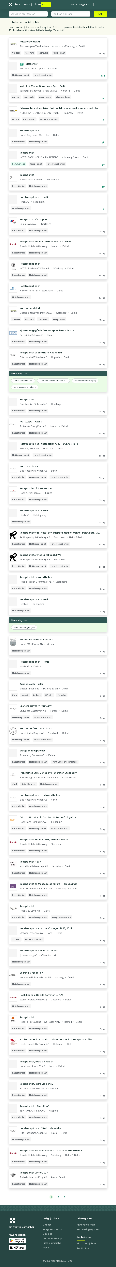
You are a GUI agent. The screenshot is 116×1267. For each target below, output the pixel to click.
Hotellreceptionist (30, 130)
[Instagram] (11, 1261)
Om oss (47, 1224)
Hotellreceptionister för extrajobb (39, 950)
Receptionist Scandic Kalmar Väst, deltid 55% (46, 241)
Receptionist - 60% (30, 861)
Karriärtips (83, 1248)
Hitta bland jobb (52, 1243)
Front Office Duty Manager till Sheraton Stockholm (48, 773)
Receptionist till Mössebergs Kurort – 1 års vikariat (48, 884)
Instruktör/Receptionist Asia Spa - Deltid (43, 86)
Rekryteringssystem (88, 1229)
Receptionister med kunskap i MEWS (40, 555)
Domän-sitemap (52, 1238)
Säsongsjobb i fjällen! (32, 684)
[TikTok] (28, 1261)
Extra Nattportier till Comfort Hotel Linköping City (48, 817)
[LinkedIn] (16, 1261)
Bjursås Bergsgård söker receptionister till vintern (48, 330)
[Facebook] (22, 1261)
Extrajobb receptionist (32, 750)
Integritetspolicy (52, 1229)
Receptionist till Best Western (36, 488)
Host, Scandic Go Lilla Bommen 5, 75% (41, 995)
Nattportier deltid (30, 41)
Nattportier (29, 64)
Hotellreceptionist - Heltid (34, 197)
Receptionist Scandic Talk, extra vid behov (44, 839)
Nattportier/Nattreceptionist (36, 728)
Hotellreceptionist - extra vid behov (40, 795)
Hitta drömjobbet (87, 1243)
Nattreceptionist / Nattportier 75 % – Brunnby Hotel (49, 444)
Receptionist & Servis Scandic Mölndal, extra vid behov (51, 1150)
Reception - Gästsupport (34, 219)
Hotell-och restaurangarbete (36, 639)
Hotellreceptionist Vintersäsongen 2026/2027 (46, 928)
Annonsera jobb (86, 1224)
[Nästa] (65, 1197)
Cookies (47, 1234)
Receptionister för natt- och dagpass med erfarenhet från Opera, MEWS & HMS (59, 533)
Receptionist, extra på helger (36, 1061)
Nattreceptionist (29, 466)
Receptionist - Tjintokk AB (34, 1106)
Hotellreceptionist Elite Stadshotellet (41, 1128)
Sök (100, 13)
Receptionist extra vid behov (36, 577)
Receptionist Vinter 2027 (34, 1172)
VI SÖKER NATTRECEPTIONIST (36, 706)
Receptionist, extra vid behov (36, 1083)
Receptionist (27, 152)
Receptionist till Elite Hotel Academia (41, 352)
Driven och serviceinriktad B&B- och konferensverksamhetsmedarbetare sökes (59, 108)
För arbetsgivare (80, 4)
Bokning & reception (31, 972)
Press (46, 1247)
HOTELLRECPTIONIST (31, 421)
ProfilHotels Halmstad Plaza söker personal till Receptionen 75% (56, 1039)
